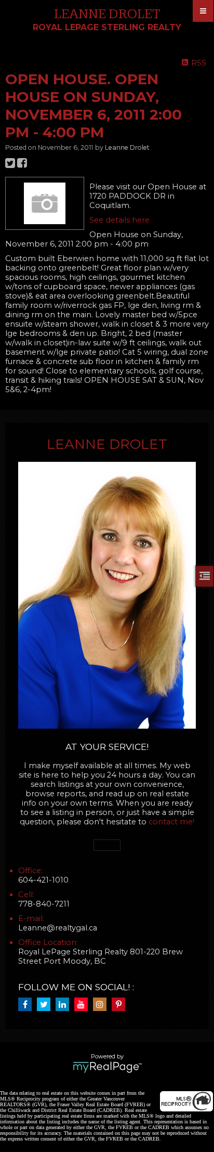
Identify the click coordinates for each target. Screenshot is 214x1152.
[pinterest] (121, 1004)
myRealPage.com (107, 1067)
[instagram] (102, 1004)
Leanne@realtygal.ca (57, 928)
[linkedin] (65, 1004)
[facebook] (27, 1004)
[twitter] (46, 1004)
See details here (119, 220)
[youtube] (83, 1004)
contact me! (171, 821)
